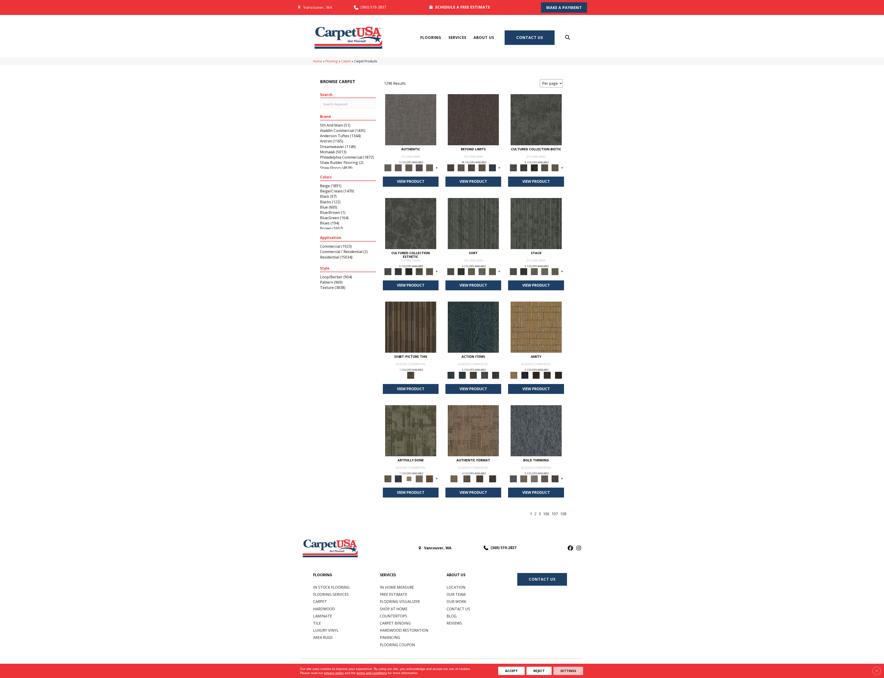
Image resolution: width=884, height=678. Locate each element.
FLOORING (322, 574)
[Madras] (536, 327)
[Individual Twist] (467, 478)
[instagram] (577, 548)
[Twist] (492, 271)
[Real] (429, 168)
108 (563, 514)
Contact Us (529, 37)
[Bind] (473, 223)
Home (317, 61)
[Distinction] (555, 168)
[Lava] (534, 478)
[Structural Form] (492, 478)
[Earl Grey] (484, 375)
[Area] (473, 119)
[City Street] (496, 375)
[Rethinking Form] (480, 478)
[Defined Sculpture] (473, 430)
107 (555, 514)
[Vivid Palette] (429, 478)
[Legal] (419, 168)
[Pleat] (481, 271)
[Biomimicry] (536, 119)
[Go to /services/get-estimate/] (479, 7)
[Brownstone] (473, 375)
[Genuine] (408, 168)
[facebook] (569, 548)
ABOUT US (456, 574)
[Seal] (555, 478)
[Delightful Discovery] (410, 430)
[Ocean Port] (462, 375)
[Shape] (536, 430)
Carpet (346, 61)
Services (457, 37)
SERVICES (388, 574)
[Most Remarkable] (398, 478)
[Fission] (544, 478)
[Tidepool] (473, 327)
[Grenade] (523, 478)
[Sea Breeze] (525, 375)
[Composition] (544, 168)
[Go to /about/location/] (321, 7)
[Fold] (471, 271)
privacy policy (334, 673)
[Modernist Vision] (408, 478)
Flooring (430, 37)
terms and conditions (372, 673)
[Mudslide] (410, 327)
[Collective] (534, 168)
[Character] (523, 168)
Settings (568, 671)
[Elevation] (471, 168)
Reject (539, 671)
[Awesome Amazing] (419, 478)
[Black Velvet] (558, 375)
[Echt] (398, 168)
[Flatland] (492, 168)
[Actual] (410, 119)
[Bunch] (461, 271)
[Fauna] (481, 168)
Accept (511, 671)
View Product (411, 181)
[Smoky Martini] (547, 375)
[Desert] (461, 168)
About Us (484, 37)
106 (546, 514)
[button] (564, 7)
